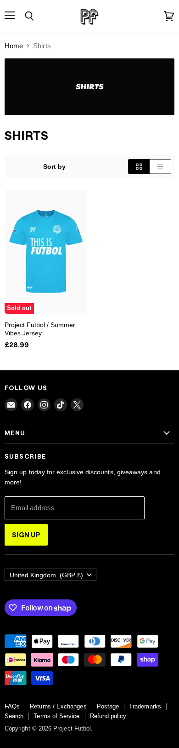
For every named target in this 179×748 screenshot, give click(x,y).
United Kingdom (46, 575)
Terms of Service (56, 716)
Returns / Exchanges (58, 706)
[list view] (160, 166)
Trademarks (145, 706)
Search (14, 716)
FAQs (12, 706)
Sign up (26, 534)
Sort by (54, 166)
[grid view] (139, 166)
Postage (108, 706)
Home (14, 46)
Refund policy (108, 716)
